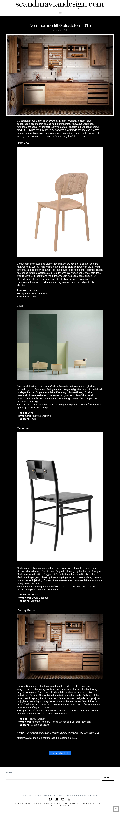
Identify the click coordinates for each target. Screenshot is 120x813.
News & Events (23, 803)
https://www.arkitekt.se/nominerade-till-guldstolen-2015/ (47, 738)
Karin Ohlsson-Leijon (54, 732)
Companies (57, 803)
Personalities (73, 803)
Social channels (60, 805)
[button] (60, 14)
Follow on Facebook (60, 753)
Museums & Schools (94, 803)
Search (9, 773)
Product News (41, 803)
